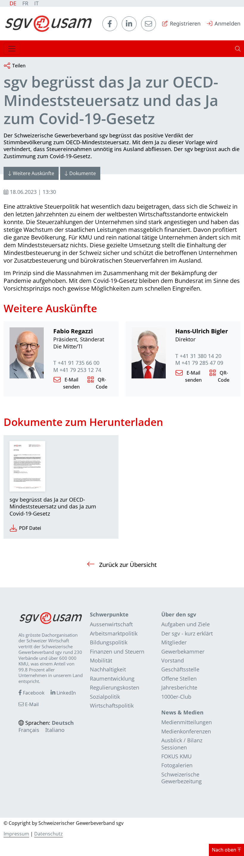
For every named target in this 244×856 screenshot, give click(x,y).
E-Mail (31, 704)
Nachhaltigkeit (108, 669)
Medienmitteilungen (186, 722)
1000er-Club (176, 696)
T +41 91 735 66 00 (76, 362)
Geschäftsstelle (180, 669)
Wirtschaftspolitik (112, 705)
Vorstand (172, 660)
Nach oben (224, 850)
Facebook (33, 692)
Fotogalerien (177, 765)
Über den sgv (178, 614)
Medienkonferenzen (186, 731)
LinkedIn (65, 692)
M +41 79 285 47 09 (199, 362)
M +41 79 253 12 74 (77, 370)
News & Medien (182, 712)
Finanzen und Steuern (117, 651)
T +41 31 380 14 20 (198, 356)
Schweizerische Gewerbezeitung (181, 778)
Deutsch (63, 722)
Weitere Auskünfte (33, 173)
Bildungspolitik (108, 642)
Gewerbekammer (182, 651)
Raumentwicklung (112, 678)
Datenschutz (48, 833)
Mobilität (101, 660)
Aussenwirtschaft (111, 624)
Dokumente (82, 173)
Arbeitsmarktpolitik (113, 633)
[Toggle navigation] (12, 49)
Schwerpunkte (109, 614)
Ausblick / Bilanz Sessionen (181, 744)
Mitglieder (174, 642)
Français (28, 729)
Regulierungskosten (114, 687)
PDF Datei (30, 528)
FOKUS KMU (176, 756)
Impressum (16, 833)
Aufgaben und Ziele (185, 624)
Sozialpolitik (105, 696)
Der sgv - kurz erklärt (187, 633)
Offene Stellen (179, 678)
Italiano (55, 729)
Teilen (19, 65)
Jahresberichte (179, 687)
